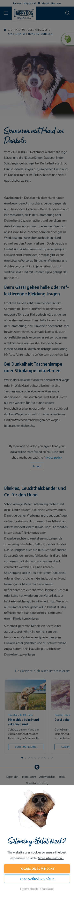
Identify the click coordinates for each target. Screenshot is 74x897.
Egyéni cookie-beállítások (37, 889)
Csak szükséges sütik (37, 879)
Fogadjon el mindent (37, 869)
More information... (51, 858)
